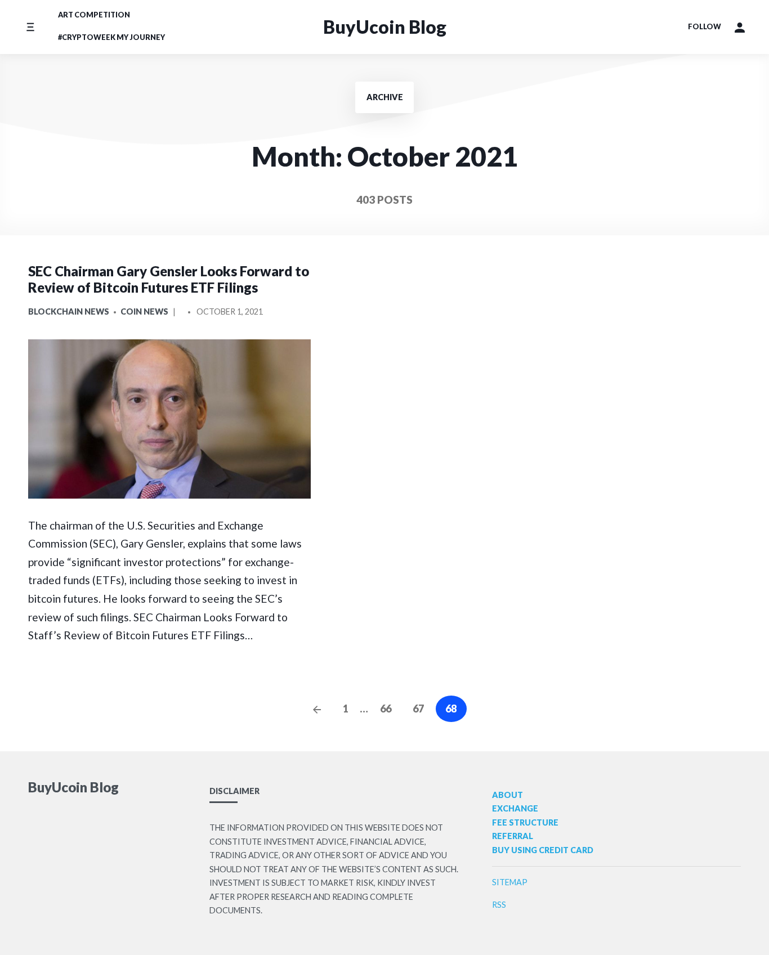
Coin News (144, 311)
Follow (704, 26)
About (507, 795)
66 (385, 708)
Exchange (515, 808)
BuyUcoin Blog (384, 27)
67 (418, 708)
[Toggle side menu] (30, 26)
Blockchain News (68, 311)
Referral (512, 836)
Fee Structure (525, 822)
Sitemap (509, 882)
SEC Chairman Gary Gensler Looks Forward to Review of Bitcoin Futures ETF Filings (168, 279)
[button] (740, 27)
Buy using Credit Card (542, 850)
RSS (499, 904)
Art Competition (94, 14)
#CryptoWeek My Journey (111, 37)
